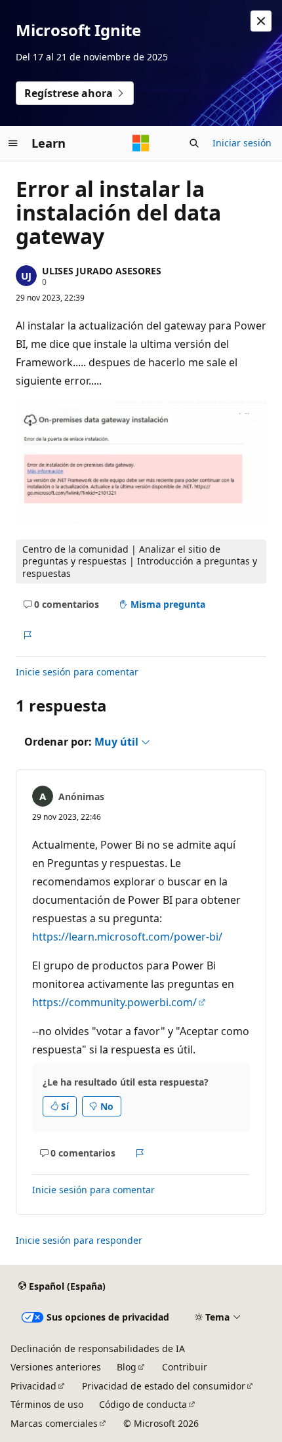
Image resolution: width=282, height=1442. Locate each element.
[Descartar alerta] (261, 21)
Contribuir (184, 1367)
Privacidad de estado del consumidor (163, 1386)
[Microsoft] (141, 143)
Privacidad (33, 1386)
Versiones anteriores (55, 1367)
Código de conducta (143, 1404)
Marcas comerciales (54, 1423)
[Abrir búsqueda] (194, 143)
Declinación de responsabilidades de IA (97, 1348)
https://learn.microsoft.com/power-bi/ (127, 936)
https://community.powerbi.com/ (114, 1002)
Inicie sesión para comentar (77, 672)
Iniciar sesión (242, 143)
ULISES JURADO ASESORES (101, 271)
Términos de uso (46, 1404)
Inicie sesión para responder (79, 1240)
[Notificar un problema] (27, 636)
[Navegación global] (13, 143)
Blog (126, 1367)
